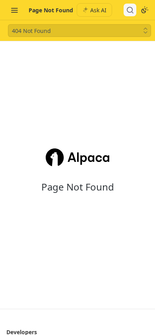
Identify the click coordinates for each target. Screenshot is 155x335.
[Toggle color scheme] (144, 10)
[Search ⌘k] (130, 10)
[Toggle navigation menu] (14, 10)
